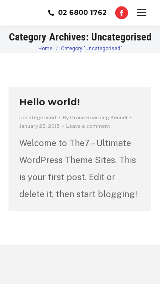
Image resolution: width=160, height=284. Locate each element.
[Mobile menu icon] (142, 13)
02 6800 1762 (82, 13)
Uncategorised (37, 117)
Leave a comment (88, 126)
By (95, 117)
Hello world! (49, 102)
